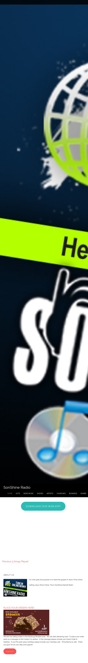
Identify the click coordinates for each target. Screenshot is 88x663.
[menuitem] (10, 493)
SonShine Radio (16, 487)
